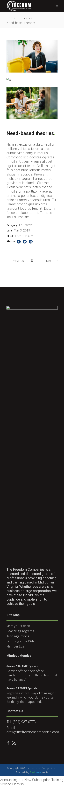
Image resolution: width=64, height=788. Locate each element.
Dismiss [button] (18, 784)
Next (49, 260)
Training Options (17, 636)
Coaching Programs (20, 631)
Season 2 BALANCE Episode (22, 666)
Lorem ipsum (24, 236)
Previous (18, 260)
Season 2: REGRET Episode (21, 688)
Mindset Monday (18, 656)
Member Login (16, 646)
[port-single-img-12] (32, 103)
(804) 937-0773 (24, 722)
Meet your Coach (18, 626)
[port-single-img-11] (8, 80)
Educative (25, 18)
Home (10, 18)
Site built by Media (32, 772)
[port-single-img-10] (32, 56)
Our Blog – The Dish (20, 641)
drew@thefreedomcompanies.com (32, 732)
